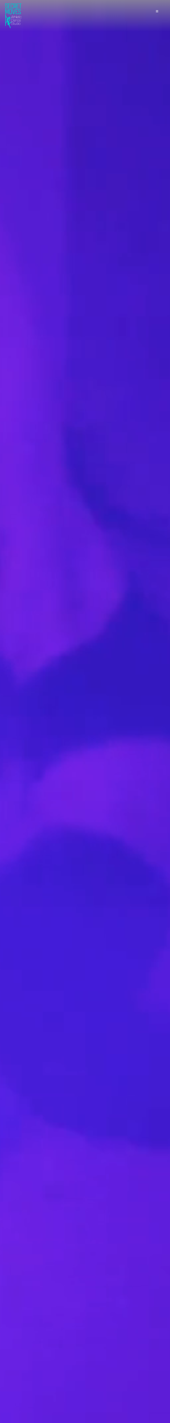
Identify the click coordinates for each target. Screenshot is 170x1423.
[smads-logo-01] (13, 4)
